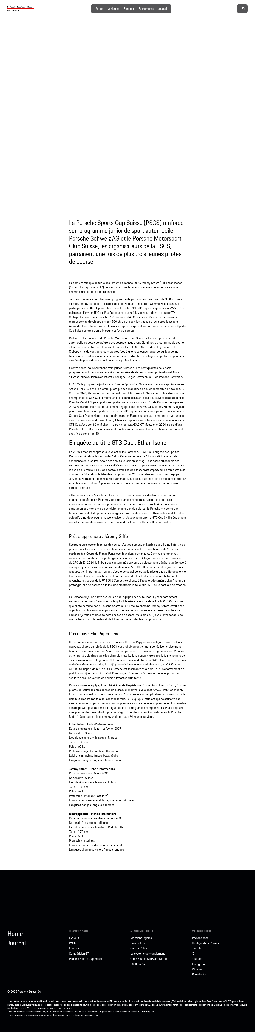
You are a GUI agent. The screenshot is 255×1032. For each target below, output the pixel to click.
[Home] (20, 8)
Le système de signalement (147, 953)
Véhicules (113, 8)
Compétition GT (79, 953)
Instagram (198, 964)
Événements (146, 8)
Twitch (196, 948)
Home (15, 933)
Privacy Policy (139, 943)
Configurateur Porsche (206, 943)
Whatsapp (198, 969)
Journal (162, 8)
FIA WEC (74, 938)
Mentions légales (141, 938)
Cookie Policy (138, 948)
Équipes (129, 8)
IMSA (72, 943)
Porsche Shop (200, 974)
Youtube (197, 958)
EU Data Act (138, 964)
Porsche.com (200, 938)
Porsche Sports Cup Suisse (85, 958)
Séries (99, 8)
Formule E (75, 948)
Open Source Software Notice (148, 958)
